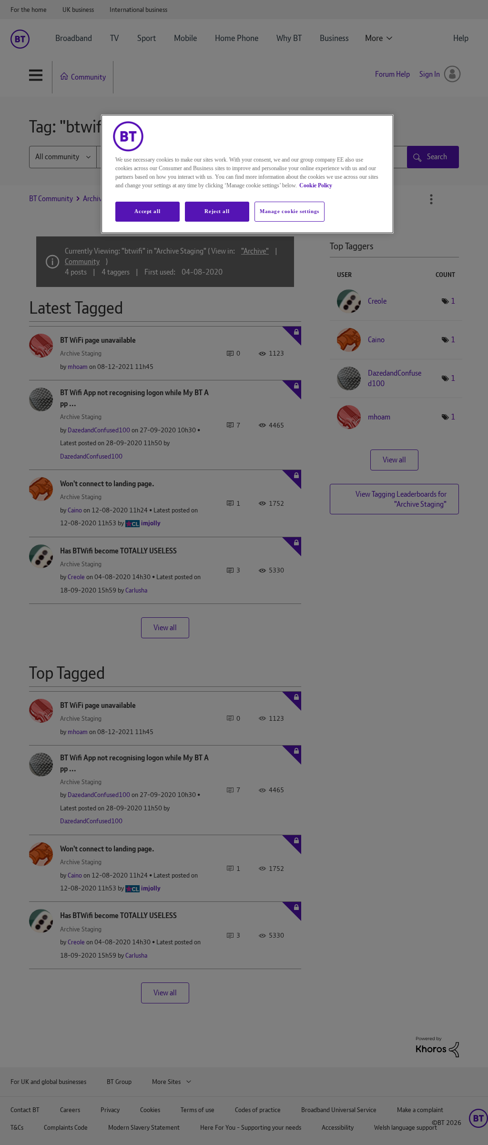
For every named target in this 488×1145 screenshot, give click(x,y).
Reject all (216, 211)
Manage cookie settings (289, 211)
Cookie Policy (315, 185)
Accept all (147, 211)
